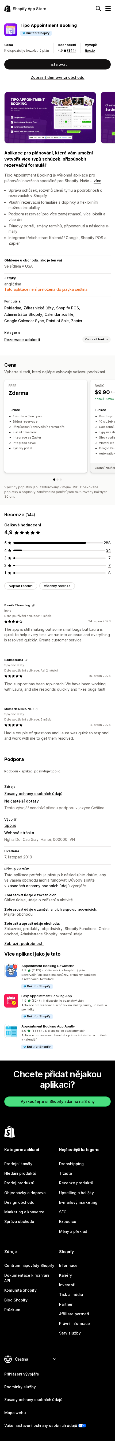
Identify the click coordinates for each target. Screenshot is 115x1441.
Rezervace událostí (22, 339)
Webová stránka (19, 832)
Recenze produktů (76, 1183)
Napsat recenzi (21, 586)
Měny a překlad (73, 1231)
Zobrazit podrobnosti (24, 943)
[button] (57, 976)
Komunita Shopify (20, 1290)
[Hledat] (98, 8)
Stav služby (70, 1333)
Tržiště (65, 1173)
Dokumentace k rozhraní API (26, 1278)
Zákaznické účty (39, 308)
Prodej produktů (19, 1183)
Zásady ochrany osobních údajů (33, 793)
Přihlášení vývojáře (21, 1374)
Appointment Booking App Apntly (48, 1026)
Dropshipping (71, 1163)
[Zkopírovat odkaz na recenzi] (33, 605)
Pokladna (12, 308)
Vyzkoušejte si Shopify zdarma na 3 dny (58, 1101)
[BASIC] (57, 479)
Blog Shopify (16, 1300)
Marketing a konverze (24, 1212)
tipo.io (90, 50)
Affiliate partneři (74, 1314)
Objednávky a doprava (24, 1192)
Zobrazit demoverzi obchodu (58, 77)
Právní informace (74, 1323)
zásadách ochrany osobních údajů (38, 885)
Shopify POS (67, 308)
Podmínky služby (20, 1387)
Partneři (66, 1304)
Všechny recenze (57, 586)
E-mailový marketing (78, 1202)
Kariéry (65, 1275)
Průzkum (12, 1309)
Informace (68, 1265)
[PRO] (61, 479)
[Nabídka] (108, 8)
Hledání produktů (20, 1173)
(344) (71, 50)
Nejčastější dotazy (21, 801)
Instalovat (57, 64)
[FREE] (54, 479)
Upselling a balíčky (76, 1192)
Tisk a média (71, 1294)
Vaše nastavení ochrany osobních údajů (40, 1425)
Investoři (67, 1285)
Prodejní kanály (18, 1163)
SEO (63, 1212)
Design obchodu (19, 1202)
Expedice (67, 1221)
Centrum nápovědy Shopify (29, 1265)
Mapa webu (15, 1412)
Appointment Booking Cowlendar (47, 966)
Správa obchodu (19, 1221)
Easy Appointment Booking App (46, 996)
